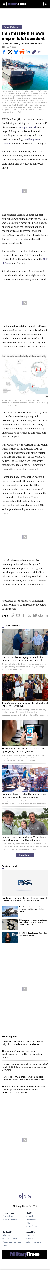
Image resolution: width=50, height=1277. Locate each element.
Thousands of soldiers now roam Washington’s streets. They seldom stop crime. (22, 1054)
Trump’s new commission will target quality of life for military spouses (25, 704)
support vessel (28, 127)
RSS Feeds (31, 1222)
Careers (29, 1238)
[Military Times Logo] (17, 4)
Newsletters (31, 1219)
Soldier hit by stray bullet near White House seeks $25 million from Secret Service (24, 838)
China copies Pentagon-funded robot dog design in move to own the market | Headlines (33, 922)
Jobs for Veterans (33, 1241)
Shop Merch (31, 1226)
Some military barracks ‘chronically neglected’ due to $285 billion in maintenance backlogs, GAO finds (25, 1066)
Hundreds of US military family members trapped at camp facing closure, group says (23, 1078)
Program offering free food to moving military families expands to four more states (25, 795)
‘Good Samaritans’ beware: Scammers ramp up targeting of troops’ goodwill (24, 750)
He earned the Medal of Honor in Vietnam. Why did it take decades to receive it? (23, 1043)
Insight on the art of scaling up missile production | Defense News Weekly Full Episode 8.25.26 (24, 899)
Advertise (6, 1235)
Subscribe (30, 1216)
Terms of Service (9, 1219)
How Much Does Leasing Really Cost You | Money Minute (33, 934)
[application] (25, 883)
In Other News (10, 625)
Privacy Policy (8, 1216)
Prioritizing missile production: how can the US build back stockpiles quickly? (32, 909)
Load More (25, 855)
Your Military (12, 26)
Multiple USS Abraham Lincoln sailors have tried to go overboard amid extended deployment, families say (23, 1089)
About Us (30, 1235)
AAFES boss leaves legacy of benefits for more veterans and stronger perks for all (22, 659)
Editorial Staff (8, 1245)
